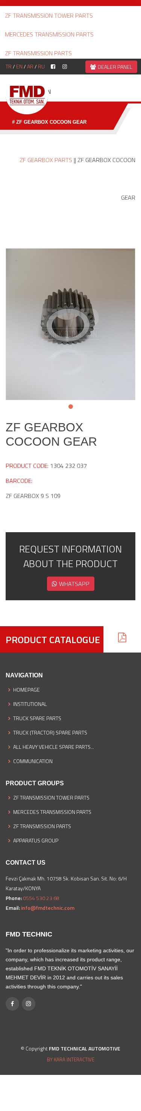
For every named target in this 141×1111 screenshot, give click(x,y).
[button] (70, 406)
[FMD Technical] (27, 95)
